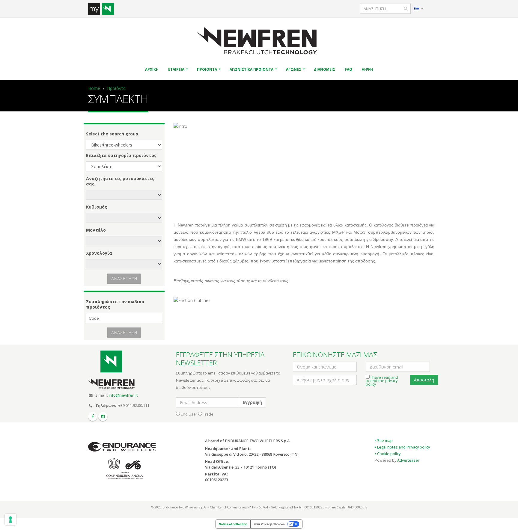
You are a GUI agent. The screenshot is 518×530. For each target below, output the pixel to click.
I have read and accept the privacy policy (382, 381)
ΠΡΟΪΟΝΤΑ (207, 69)
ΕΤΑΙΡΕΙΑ (176, 69)
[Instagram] (102, 416)
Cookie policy (388, 453)
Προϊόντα (116, 88)
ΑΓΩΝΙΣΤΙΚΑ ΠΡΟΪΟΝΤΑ (251, 69)
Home (94, 88)
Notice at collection (233, 524)
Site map (384, 440)
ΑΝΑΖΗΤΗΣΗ (124, 278)
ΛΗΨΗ (367, 69)
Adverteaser (408, 460)
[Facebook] (92, 416)
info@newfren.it (123, 395)
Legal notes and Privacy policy (403, 447)
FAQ (348, 69)
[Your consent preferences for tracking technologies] (10, 519)
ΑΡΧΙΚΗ (152, 69)
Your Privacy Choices (269, 524)
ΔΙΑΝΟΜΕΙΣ (324, 69)
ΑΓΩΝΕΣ (293, 69)
